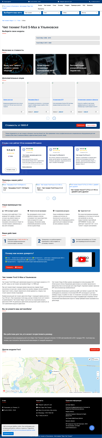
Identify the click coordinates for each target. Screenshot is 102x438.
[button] (54, 118)
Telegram (19, 267)
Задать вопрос (91, 125)
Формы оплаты (70, 411)
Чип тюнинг (47, 5)
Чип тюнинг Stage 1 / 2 (9, 20)
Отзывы (60, 5)
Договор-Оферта (70, 404)
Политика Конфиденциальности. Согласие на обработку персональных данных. (78, 408)
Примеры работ (76, 5)
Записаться (80, 125)
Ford (19, 20)
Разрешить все (8, 433)
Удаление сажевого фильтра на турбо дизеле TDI (76, 414)
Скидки (67, 5)
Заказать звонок (70, 421)
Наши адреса (7, 1)
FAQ (84, 5)
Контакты (41, 9)
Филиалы (90, 5)
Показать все (95, 349)
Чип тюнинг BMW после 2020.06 (74, 418)
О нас (54, 5)
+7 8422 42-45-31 (22, 239)
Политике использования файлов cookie (23, 430)
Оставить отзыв (11, 169)
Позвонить (9, 267)
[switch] (22, 112)
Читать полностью (27, 167)
